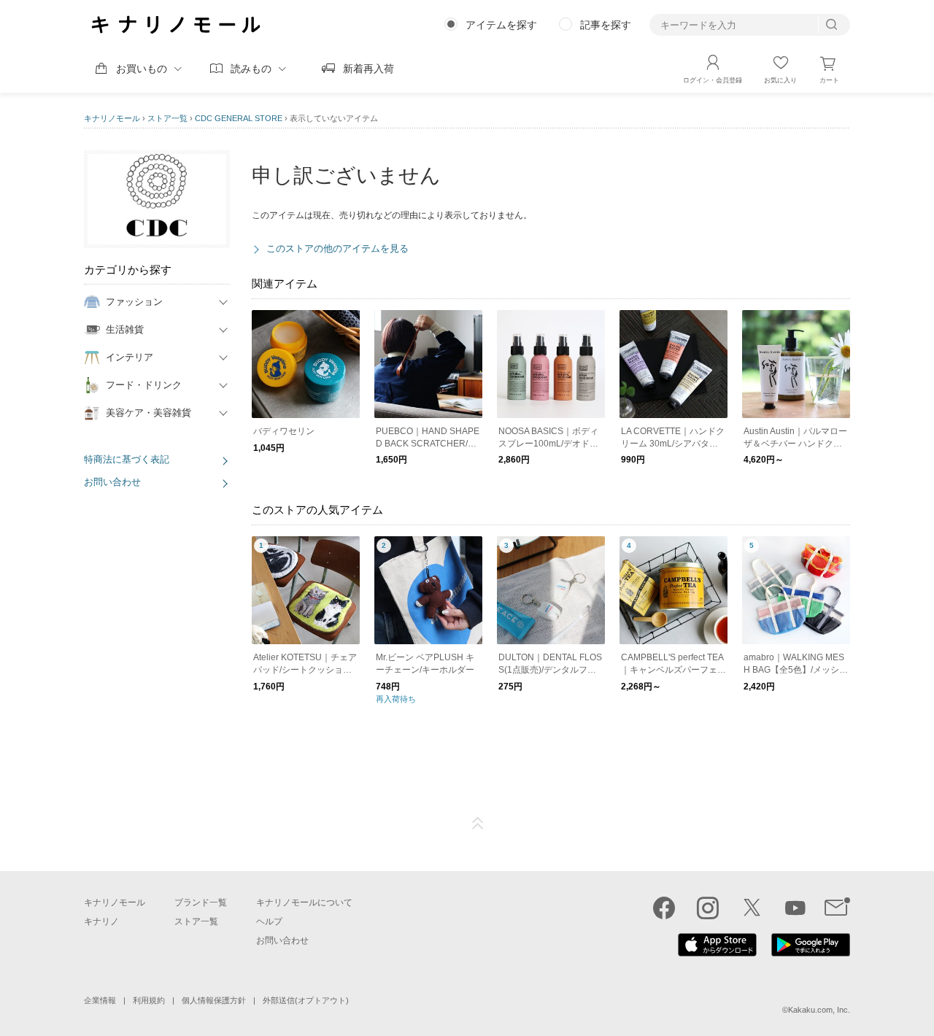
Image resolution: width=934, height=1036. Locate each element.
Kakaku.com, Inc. (819, 1009)
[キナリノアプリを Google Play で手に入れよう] (810, 953)
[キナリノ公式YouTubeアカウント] (795, 907)
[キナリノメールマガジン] (837, 907)
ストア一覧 (167, 118)
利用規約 (149, 1000)
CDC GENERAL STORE (238, 118)
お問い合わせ (112, 481)
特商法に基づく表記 (126, 459)
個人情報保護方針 (214, 1000)
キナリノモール (112, 118)
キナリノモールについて (304, 902)
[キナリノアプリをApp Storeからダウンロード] (717, 953)
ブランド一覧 (200, 902)
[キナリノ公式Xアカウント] (751, 907)
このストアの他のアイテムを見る (337, 248)
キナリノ (101, 921)
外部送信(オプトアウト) (306, 1000)
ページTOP (478, 824)
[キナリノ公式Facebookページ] (664, 907)
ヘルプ (269, 921)
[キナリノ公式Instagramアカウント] (707, 907)
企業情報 (100, 1000)
